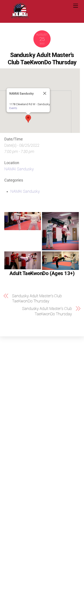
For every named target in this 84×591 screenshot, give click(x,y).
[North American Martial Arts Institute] (20, 17)
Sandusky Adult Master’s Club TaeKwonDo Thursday (42, 58)
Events (13, 108)
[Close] (44, 93)
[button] (28, 119)
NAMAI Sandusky (19, 169)
